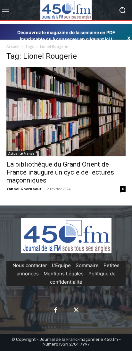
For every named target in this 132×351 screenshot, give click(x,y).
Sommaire (87, 265)
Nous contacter (29, 265)
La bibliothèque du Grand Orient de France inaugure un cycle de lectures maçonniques (60, 172)
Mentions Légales (64, 274)
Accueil (12, 46)
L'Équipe (61, 265)
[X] (76, 310)
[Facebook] (56, 310)
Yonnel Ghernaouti (24, 188)
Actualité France (21, 153)
